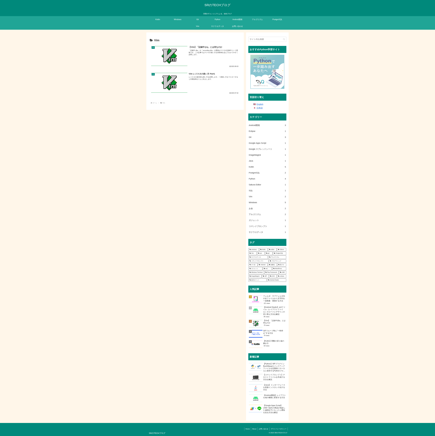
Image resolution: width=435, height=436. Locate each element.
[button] (284, 39)
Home (247, 429)
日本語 (260, 108)
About (254, 429)
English (260, 104)
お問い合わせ (263, 429)
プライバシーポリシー (278, 429)
